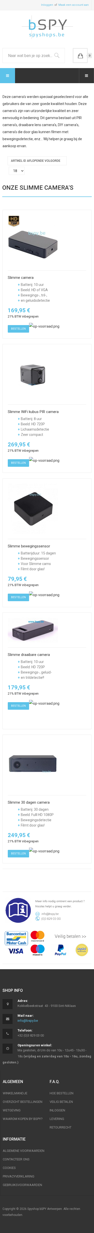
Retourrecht (60, 1127)
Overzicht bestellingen (22, 1102)
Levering (57, 1119)
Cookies (9, 1168)
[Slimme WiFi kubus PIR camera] (33, 374)
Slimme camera (21, 278)
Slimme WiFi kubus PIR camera (33, 412)
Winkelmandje (15, 1093)
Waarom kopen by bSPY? (23, 1119)
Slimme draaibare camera (29, 655)
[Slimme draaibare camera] (33, 630)
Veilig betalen (61, 1102)
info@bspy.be (28, 1020)
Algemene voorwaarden (23, 1151)
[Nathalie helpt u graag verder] (47, 910)
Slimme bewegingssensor (29, 546)
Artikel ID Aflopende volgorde (35, 161)
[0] (80, 55)
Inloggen (47, 5)
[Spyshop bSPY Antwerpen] (47, 27)
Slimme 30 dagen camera (29, 802)
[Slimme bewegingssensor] (33, 508)
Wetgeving (12, 1110)
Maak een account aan (73, 5)
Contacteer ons (16, 1159)
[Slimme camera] (33, 240)
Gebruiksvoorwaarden (22, 1185)
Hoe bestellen (61, 1093)
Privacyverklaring (18, 1176)
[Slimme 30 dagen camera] (33, 765)
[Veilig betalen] (47, 943)
